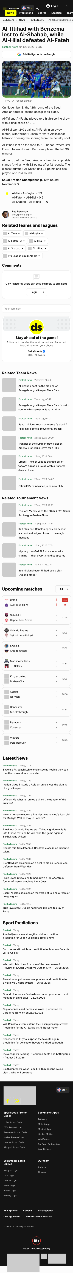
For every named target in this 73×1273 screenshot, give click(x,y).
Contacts (27, 1210)
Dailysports (8, 20)
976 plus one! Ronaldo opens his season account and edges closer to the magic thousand (42, 533)
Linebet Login (10, 1180)
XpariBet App (44, 1149)
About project (11, 1210)
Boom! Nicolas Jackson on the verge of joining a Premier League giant (36, 894)
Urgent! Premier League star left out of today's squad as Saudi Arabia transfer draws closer (41, 466)
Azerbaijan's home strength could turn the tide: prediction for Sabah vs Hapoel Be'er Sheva (30, 936)
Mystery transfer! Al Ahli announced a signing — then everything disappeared (41, 553)
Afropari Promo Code (14, 1147)
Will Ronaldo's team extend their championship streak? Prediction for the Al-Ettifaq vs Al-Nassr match (35, 1025)
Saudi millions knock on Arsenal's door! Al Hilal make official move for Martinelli (43, 426)
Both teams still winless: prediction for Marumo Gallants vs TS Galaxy (36, 951)
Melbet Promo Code (14, 1137)
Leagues (56, 12)
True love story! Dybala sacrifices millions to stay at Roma (33, 909)
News (10, 12)
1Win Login (9, 1175)
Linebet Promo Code (14, 1142)
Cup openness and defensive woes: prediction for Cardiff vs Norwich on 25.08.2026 (32, 1010)
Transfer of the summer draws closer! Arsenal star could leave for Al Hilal (40, 445)
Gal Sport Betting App (49, 1144)
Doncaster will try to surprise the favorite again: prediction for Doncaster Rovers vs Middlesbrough (33, 1040)
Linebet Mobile (45, 1134)
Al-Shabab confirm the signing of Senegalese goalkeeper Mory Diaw (39, 388)
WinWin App (44, 1139)
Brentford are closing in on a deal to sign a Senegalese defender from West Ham (35, 864)
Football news (37, 20)
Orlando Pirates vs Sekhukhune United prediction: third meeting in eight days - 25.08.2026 (35, 996)
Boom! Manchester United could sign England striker (40, 572)
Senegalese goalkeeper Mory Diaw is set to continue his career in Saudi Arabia (44, 407)
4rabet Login (10, 1190)
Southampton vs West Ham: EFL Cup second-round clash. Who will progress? (33, 1070)
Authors (42, 1167)
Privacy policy (45, 1210)
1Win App (42, 1119)
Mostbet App (44, 1129)
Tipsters (42, 1172)
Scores (42, 12)
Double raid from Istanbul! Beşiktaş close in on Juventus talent (36, 849)
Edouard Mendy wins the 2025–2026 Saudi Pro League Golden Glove (44, 513)
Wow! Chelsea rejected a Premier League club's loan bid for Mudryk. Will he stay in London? (36, 816)
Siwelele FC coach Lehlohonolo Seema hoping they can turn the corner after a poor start (35, 771)
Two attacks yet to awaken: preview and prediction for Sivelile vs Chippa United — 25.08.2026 (35, 981)
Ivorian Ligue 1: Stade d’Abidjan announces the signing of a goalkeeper (35, 786)
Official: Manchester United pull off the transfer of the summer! (34, 801)
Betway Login (10, 1195)
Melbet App (43, 1124)
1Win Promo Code (12, 1127)
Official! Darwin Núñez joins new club (40, 486)
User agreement (12, 1216)
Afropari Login (11, 1170)
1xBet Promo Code (13, 1122)
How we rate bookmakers (39, 1216)
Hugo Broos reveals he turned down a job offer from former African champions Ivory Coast (33, 879)
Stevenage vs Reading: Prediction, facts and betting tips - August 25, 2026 (36, 1055)
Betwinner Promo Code (15, 1132)
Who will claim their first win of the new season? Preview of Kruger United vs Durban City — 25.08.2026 (36, 966)
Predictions (26, 12)
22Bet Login (9, 1185)
